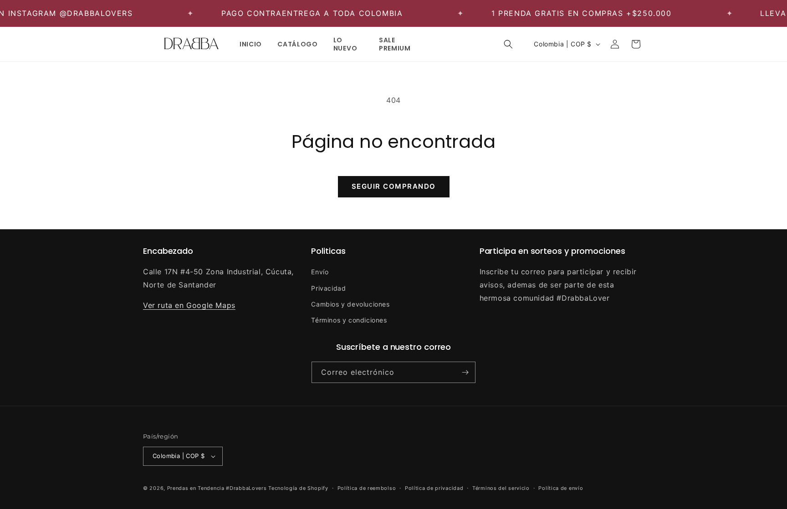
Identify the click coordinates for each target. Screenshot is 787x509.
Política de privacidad (434, 488)
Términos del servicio (501, 488)
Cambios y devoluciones (350, 304)
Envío (319, 272)
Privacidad (328, 288)
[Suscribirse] (465, 372)
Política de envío (560, 488)
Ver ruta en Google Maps (189, 305)
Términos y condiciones (349, 320)
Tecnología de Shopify (298, 488)
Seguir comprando (394, 186)
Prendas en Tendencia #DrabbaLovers (217, 488)
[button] (508, 44)
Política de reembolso (366, 488)
